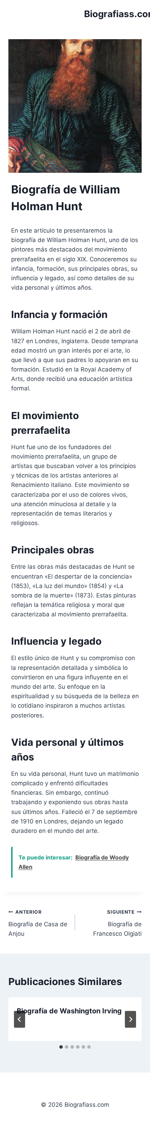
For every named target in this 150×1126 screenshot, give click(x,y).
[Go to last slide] (19, 1019)
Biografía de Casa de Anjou (37, 923)
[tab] (61, 1047)
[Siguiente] (130, 1019)
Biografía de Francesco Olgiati (117, 923)
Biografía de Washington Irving (69, 1011)
